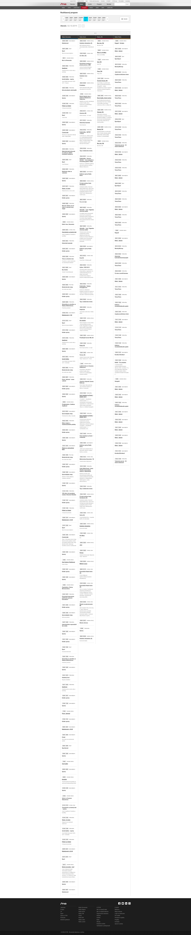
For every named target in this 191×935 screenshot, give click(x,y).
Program (84, 7)
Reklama (117, 909)
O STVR (99, 907)
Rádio (81, 4)
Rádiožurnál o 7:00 (67, 315)
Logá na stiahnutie (120, 913)
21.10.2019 (81, 19)
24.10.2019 (94, 19)
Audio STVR (73, 1)
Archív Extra (76, 7)
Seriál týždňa (65, 359)
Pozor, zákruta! (66, 713)
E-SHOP (108, 1)
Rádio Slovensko (83, 907)
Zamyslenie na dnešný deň (69, 232)
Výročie (103, 1)
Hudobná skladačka (85, 526)
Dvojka (62, 909)
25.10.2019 (99, 19)
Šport (61, 913)
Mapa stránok (118, 911)
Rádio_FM (81, 913)
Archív (69, 7)
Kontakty (128, 1)
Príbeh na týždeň (66, 106)
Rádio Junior (82, 921)
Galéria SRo (110, 7)
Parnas (81, 552)
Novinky (109, 4)
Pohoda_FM (100, 112)
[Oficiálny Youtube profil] (122, 903)
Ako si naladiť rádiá (102, 909)
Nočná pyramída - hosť (68, 867)
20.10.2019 (75, 19)
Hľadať (127, 4)
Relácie (91, 7)
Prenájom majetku (119, 917)
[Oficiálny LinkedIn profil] (126, 903)
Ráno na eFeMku (101, 52)
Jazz (81, 545)
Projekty (117, 919)
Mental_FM (100, 129)
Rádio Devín (82, 911)
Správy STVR (81, 1)
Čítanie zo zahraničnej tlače (68, 448)
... (62, 547)
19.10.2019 (71, 19)
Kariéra (98, 917)
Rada (98, 919)
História (99, 915)
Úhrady (98, 921)
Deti (87, 1)
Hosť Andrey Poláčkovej (68, 562)
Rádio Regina (82, 909)
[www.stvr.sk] (63, 904)
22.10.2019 (85, 19)
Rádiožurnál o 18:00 (67, 729)
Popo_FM (99, 71)
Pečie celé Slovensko (94, 1)
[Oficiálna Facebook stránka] (119, 903)
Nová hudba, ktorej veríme (104, 98)
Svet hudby (65, 764)
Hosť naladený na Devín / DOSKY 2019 (86, 396)
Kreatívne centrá (101, 923)
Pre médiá (121, 1)
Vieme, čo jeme (66, 188)
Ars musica (83, 320)
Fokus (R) (82, 345)
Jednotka (62, 907)
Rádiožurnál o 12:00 (67, 520)
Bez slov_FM (100, 43)
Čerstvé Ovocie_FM (102, 80)
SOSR (97, 7)
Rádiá (63, 7)
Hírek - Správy (118, 51)
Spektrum (64, 68)
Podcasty (62, 917)
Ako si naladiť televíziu (102, 911)
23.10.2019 (90, 19)
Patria (80, 915)
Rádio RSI (81, 917)
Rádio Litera (82, 919)
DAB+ (103, 7)
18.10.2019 (66, 19)
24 (61, 911)
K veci (63, 737)
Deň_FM (99, 62)
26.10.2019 (103, 19)
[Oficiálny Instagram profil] (129, 903)
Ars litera (82, 535)
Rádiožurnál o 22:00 (67, 851)
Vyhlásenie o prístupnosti (103, 925)
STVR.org (114, 1)
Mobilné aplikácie (65, 919)
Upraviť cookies (119, 923)
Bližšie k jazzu (83, 563)
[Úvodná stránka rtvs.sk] (63, 4)
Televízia (72, 4)
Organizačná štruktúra (102, 913)
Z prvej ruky (65, 132)
